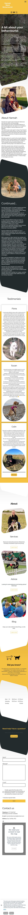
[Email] (14, 12)
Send (14, 801)
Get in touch (14, 736)
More (4, 909)
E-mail (4, 782)
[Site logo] (7, 9)
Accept (14, 848)
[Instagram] (11, 12)
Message (5, 763)
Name (4, 757)
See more (14, 474)
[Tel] (17, 12)
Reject (11, 913)
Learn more (14, 547)
